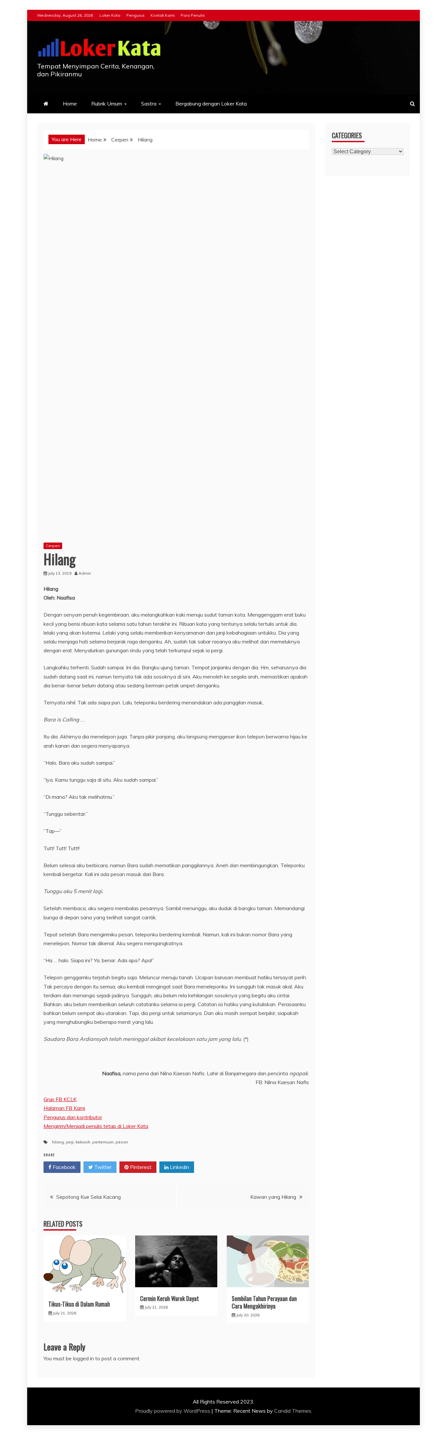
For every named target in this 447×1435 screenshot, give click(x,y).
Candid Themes (292, 1410)
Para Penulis (193, 15)
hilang (58, 1141)
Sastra (148, 103)
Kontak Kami (163, 15)
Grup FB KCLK (60, 1099)
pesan (122, 1141)
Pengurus (135, 15)
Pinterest (140, 1167)
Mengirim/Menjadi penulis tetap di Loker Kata (96, 1126)
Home (70, 103)
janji (70, 1141)
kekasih (83, 1141)
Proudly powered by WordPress (173, 1410)
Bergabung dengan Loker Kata (211, 103)
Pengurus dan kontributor (73, 1117)
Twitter (102, 1167)
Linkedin (179, 1167)
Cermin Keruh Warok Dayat (169, 1298)
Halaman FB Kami (64, 1108)
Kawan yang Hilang (273, 1197)
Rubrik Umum (106, 103)
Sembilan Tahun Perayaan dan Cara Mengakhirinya (264, 1302)
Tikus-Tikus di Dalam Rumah (79, 1304)
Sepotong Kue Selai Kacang (88, 1197)
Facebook (63, 1167)
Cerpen (53, 545)
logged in (83, 1358)
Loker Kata (109, 15)
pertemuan (103, 1141)
